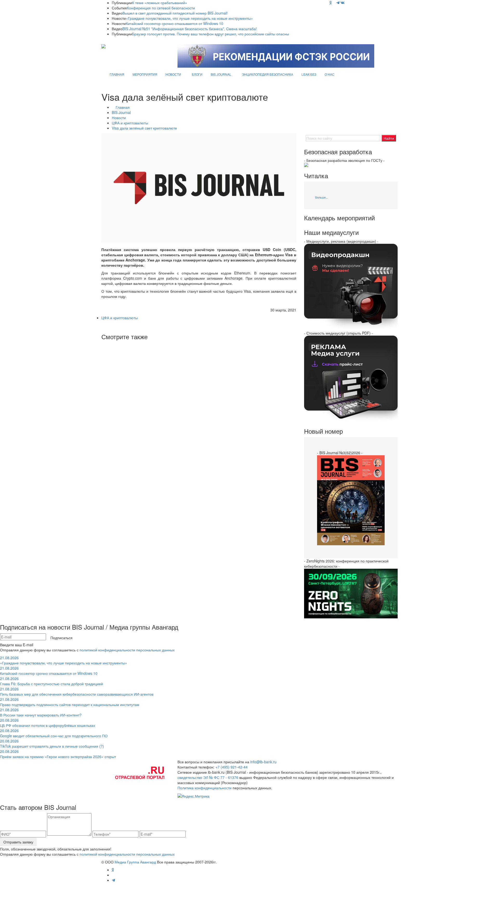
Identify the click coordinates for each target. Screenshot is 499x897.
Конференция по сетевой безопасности (161, 7)
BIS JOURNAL (221, 74)
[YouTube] (333, 2)
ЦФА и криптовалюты (130, 122)
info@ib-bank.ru (263, 761)
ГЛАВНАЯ (117, 74)
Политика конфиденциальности (205, 787)
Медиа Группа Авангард (135, 861)
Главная (123, 107)
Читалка (316, 175)
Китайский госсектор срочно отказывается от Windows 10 (174, 23)
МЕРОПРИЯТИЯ (145, 74)
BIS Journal (121, 112)
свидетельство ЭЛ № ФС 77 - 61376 (208, 777)
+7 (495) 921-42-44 (231, 767)
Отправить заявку (18, 841)
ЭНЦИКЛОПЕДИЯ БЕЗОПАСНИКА (267, 74)
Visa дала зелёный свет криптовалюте (144, 128)
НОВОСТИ (173, 74)
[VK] (342, 2)
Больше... (321, 197)
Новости (119, 117)
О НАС (329, 74)
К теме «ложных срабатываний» (159, 2)
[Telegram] (337, 2)
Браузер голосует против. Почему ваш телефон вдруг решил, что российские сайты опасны (210, 33)
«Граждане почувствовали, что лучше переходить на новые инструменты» (189, 18)
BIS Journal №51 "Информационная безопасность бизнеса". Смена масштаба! (189, 28)
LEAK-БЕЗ (308, 74)
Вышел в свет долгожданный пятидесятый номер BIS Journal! (175, 13)
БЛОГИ (197, 74)
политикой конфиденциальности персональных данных (127, 649)
